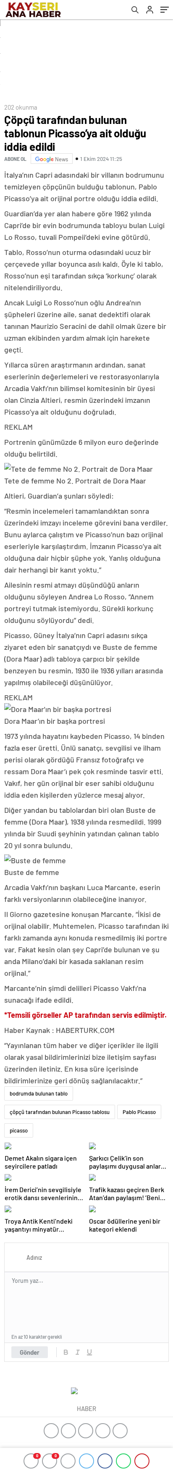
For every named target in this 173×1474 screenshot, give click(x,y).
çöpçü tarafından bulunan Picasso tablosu (60, 1112)
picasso (19, 1130)
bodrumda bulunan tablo (39, 1093)
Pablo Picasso (139, 1112)
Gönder (29, 1352)
